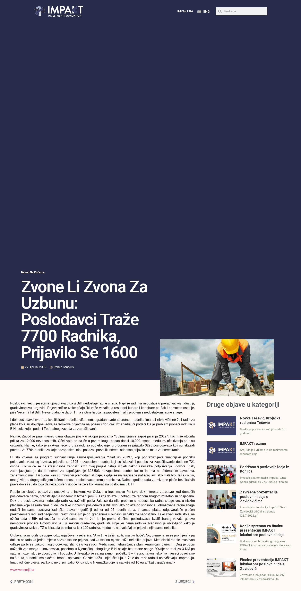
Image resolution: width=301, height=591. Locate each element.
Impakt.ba (185, 11)
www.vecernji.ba (22, 570)
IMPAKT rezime (253, 443)
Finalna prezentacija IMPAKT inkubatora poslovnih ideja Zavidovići (264, 564)
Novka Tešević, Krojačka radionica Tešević (260, 420)
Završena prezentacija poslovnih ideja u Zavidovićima (259, 496)
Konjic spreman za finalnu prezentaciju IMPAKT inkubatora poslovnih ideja (262, 530)
